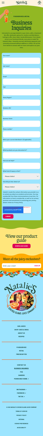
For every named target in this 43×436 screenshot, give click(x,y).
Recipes (21, 336)
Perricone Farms (20, 379)
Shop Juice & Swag (21, 329)
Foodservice (21, 347)
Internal (21, 419)
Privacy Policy (21, 415)
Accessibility (21, 427)
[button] (3, 2)
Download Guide (21, 246)
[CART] (39, 2)
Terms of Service (21, 411)
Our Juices (21, 326)
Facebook (21, 393)
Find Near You (21, 354)
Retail (21, 351)
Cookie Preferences (21, 423)
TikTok (20, 396)
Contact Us (21, 365)
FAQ (21, 372)
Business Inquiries (21, 368)
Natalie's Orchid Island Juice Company (24, 407)
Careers (21, 375)
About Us (21, 333)
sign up (37, 266)
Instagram (21, 389)
